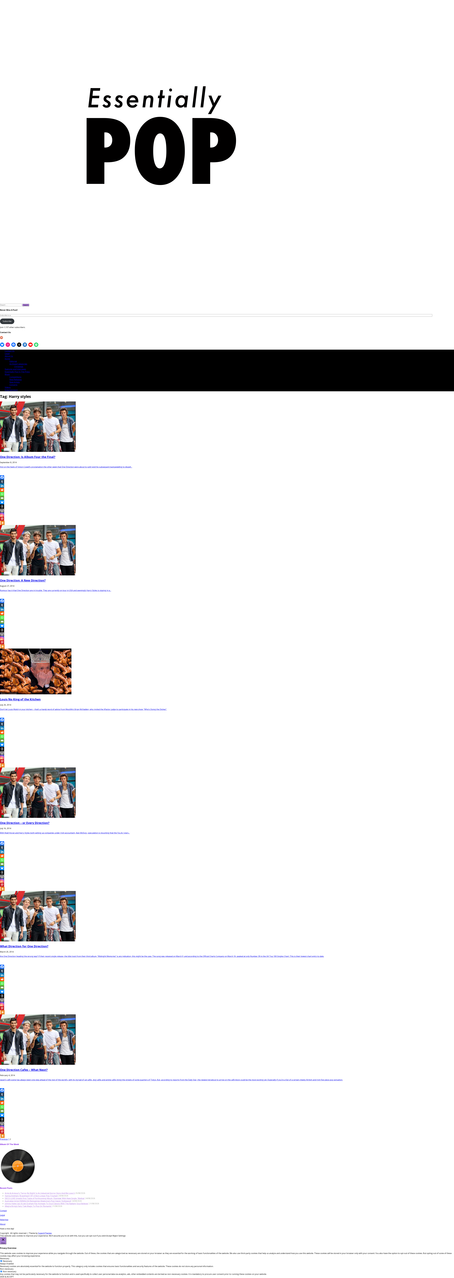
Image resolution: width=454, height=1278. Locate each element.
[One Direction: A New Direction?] (38, 574)
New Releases (15, 379)
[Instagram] (2, 515)
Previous (4, 1139)
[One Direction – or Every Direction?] (38, 817)
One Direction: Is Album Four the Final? (27, 457)
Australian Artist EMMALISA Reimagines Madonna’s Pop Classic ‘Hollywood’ (38, 1201)
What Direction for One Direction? (24, 946)
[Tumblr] (2, 481)
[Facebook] (2, 477)
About (2, 1224)
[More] (2, 523)
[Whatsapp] (2, 494)
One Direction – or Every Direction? (24, 823)
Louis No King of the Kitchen (20, 699)
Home (7, 358)
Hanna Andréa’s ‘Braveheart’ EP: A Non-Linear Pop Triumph (31, 1195)
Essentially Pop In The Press (17, 371)
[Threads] (2, 506)
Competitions (15, 377)
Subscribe (7, 321)
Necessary (7, 1261)
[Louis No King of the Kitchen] (35, 693)
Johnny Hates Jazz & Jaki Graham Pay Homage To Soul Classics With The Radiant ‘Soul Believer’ (47, 1203)
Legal (7, 353)
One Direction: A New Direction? (23, 580)
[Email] (2, 498)
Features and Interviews (15, 369)
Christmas (18, 366)
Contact (3, 1210)
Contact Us (9, 351)
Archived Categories (18, 364)
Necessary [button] (4, 1258)
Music (7, 374)
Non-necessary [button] (6, 1269)
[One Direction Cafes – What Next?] (38, 1064)
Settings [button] (122, 1235)
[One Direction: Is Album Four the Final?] (38, 451)
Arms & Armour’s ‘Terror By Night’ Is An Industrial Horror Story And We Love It (40, 1193)
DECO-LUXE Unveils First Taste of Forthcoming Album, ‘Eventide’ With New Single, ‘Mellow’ (45, 1198)
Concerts (13, 384)
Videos (8, 387)
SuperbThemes (45, 1233)
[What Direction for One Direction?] (38, 940)
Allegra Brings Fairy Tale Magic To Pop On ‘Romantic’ (28, 1206)
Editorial (13, 361)
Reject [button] (115, 1235)
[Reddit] (2, 490)
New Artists (14, 382)
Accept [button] (109, 1235)
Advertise (4, 1219)
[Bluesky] (2, 502)
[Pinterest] (2, 519)
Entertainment (11, 390)
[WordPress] (2, 510)
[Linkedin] (2, 486)
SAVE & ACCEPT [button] (7, 1276)
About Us (9, 356)
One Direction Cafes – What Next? (24, 1070)
